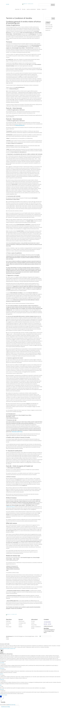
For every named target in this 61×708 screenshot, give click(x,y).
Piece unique (48, 26)
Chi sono (23, 9)
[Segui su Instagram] (52, 615)
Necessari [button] (2, 689)
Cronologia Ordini (22, 623)
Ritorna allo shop (11, 704)
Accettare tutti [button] (12, 648)
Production (48, 28)
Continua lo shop (5, 706)
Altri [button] (1, 685)
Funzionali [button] (2, 662)
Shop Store (17, 9)
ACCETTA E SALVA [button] (3, 695)
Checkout (20, 626)
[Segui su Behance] (54, 615)
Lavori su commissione (31, 9)
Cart (7, 4)
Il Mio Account (21, 621)
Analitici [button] (1, 673)
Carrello (20, 624)
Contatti (43, 9)
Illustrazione (48, 24)
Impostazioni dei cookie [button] (4, 648)
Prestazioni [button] (2, 668)
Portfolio (38, 9)
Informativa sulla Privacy (17, 431)
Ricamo (47, 30)
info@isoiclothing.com (19, 125)
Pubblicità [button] (2, 679)
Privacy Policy (34, 624)
